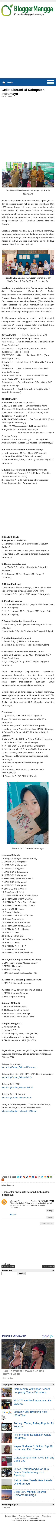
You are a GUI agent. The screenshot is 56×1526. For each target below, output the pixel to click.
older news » (48, 1266)
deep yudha (15, 1201)
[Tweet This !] (18, 1177)
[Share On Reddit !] (39, 1177)
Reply (49, 1211)
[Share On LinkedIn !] (42, 1177)
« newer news (8, 1266)
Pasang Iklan (10, 1516)
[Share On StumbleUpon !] (30, 1177)
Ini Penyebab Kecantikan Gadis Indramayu (32, 1436)
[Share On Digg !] (33, 1177)
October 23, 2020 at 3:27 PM (42, 1201)
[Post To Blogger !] (45, 1177)
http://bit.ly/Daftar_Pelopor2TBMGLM (18, 1111)
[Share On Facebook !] (21, 1177)
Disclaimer (46, 1516)
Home (10, 82)
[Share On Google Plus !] (24, 1177)
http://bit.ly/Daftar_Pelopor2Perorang (18, 1067)
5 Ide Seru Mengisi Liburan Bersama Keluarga (30, 1493)
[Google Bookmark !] (48, 1177)
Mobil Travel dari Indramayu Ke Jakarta (32, 1402)
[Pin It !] (36, 1177)
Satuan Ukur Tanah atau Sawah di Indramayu (33, 1482)
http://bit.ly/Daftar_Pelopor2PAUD (17, 1087)
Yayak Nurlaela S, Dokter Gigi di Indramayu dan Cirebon (33, 1448)
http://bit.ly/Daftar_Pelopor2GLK (16, 1097)
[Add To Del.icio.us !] (27, 1177)
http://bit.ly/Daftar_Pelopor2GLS (16, 1077)
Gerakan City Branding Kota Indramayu (30, 1413)
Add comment (47, 1224)
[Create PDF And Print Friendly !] (51, 1177)
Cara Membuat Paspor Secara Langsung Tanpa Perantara (32, 1391)
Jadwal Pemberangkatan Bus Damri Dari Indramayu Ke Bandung (31, 1472)
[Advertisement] (28, 48)
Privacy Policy (20, 1518)
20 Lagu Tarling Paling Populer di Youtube (34, 1425)
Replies (13, 1214)
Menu (50, 82)
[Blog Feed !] (2, 1179)
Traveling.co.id (35, 1518)
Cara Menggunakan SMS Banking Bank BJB (34, 1459)
